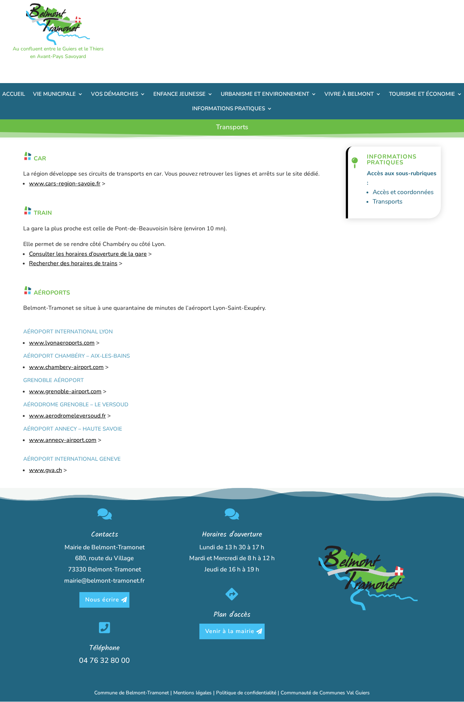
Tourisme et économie (422, 94)
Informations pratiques (228, 108)
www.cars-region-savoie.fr (64, 184)
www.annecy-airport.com (62, 440)
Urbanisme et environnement (265, 94)
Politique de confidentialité (246, 692)
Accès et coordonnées (403, 192)
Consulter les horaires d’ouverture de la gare (88, 254)
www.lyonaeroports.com (62, 343)
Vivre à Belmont (349, 94)
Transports (387, 201)
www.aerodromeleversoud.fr (67, 416)
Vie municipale (54, 94)
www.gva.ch (45, 470)
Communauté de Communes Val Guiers (325, 692)
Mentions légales (192, 692)
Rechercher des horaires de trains (73, 263)
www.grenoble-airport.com (65, 391)
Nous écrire (102, 600)
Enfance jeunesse (179, 94)
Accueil (13, 94)
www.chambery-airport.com (66, 367)
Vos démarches (114, 94)
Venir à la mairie (229, 631)
